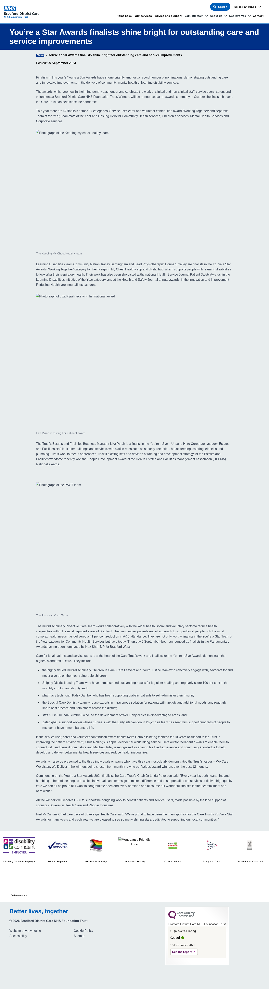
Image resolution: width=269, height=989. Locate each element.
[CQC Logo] (181, 918)
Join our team (194, 15)
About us (216, 15)
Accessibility (18, 936)
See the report (182, 951)
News (40, 55)
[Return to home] (23, 12)
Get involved (237, 15)
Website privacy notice (25, 930)
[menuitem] (39, 930)
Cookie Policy (83, 930)
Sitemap (79, 936)
